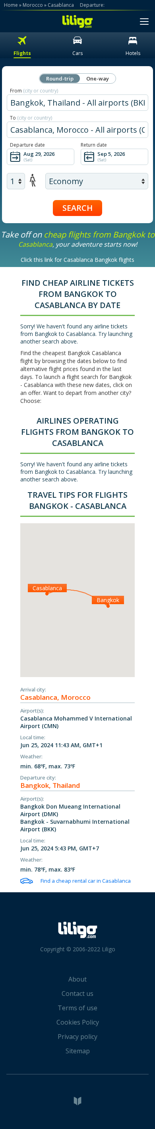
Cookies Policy (77, 1022)
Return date (94, 144)
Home (11, 5)
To (31, 117)
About (77, 979)
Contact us (77, 993)
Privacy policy (77, 1036)
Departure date (27, 144)
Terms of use (77, 1007)
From (34, 90)
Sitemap (78, 1051)
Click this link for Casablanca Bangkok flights (77, 259)
